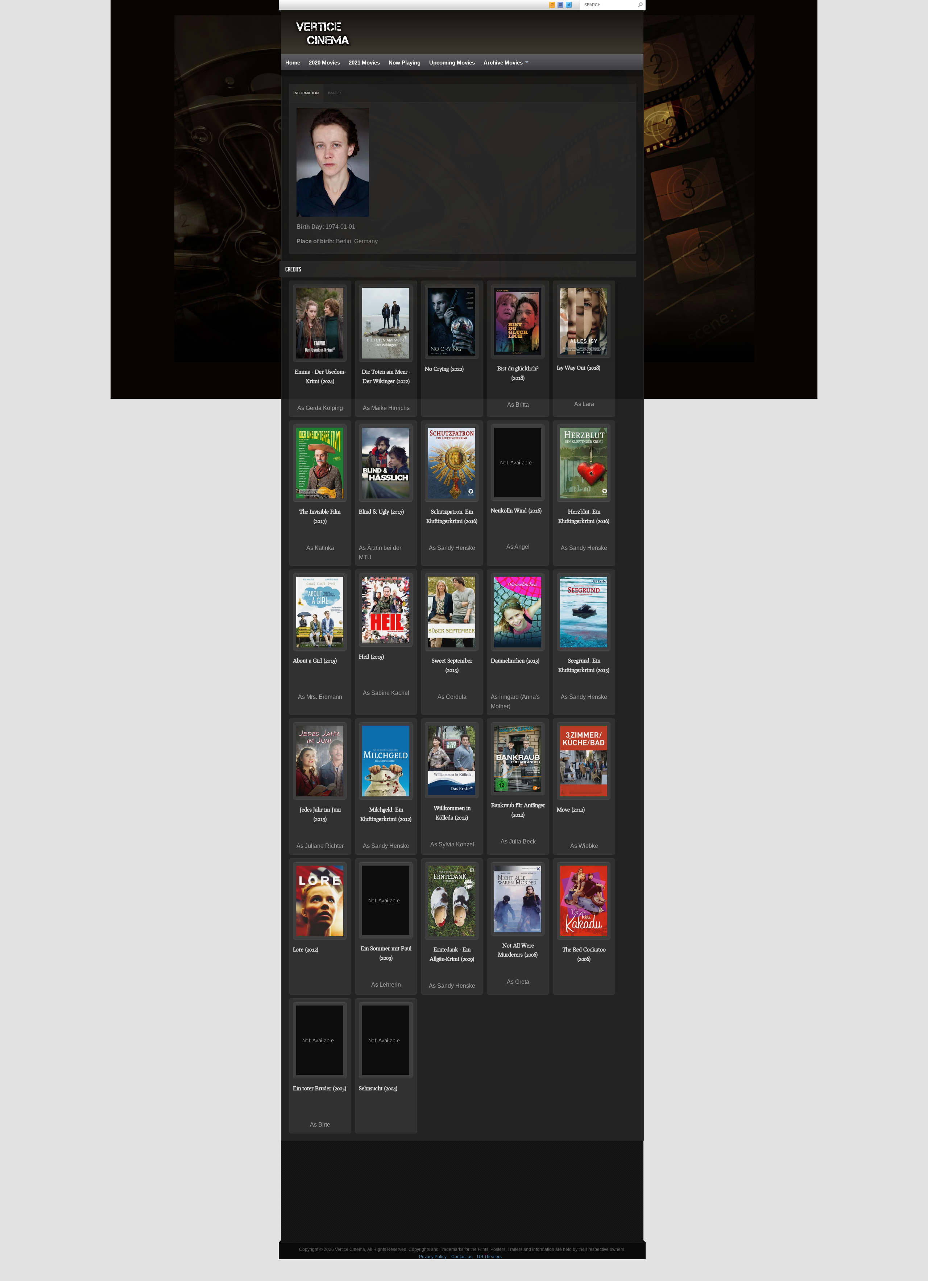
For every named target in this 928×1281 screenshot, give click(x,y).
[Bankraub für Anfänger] (518, 758)
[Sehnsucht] (386, 1040)
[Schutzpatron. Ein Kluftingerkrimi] (452, 463)
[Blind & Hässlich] (386, 463)
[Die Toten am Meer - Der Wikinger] (386, 323)
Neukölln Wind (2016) (516, 510)
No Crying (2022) (444, 368)
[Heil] (386, 610)
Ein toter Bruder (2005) (320, 1088)
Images (335, 93)
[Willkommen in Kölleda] (452, 760)
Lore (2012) (306, 949)
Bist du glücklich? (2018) (518, 373)
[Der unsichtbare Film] (320, 463)
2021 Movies (364, 62)
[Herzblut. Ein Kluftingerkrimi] (584, 463)
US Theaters (489, 1256)
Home (292, 62)
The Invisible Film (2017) (320, 516)
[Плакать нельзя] (452, 322)
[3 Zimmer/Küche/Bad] (584, 761)
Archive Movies (501, 62)
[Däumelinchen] (518, 612)
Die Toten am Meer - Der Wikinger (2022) (386, 376)
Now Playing (404, 62)
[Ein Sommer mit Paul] (386, 900)
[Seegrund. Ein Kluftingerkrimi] (584, 612)
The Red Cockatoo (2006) (584, 954)
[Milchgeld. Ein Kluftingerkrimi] (386, 761)
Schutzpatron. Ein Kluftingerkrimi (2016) (452, 516)
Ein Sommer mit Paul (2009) (386, 953)
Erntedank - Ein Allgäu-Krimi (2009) (452, 954)
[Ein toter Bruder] (320, 1040)
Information (306, 93)
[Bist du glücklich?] (518, 321)
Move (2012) (571, 809)
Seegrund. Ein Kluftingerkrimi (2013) (584, 665)
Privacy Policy (433, 1256)
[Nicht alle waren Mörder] (518, 899)
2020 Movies (324, 62)
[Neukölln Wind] (518, 462)
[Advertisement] (462, 1191)
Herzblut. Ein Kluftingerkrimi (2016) (584, 516)
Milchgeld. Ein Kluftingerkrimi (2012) (386, 814)
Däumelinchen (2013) (515, 660)
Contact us (461, 1256)
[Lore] (320, 901)
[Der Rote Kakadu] (584, 901)
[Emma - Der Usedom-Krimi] (320, 323)
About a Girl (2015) (315, 660)
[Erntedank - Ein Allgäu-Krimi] (452, 901)
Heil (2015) (371, 656)
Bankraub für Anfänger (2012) (518, 810)
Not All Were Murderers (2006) (518, 950)
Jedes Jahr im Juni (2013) (320, 814)
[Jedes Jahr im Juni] (320, 761)
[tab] (306, 93)
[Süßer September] (452, 612)
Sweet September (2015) (452, 665)
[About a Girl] (320, 612)
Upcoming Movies (452, 62)
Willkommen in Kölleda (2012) (452, 813)
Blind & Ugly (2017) (381, 511)
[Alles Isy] (584, 321)
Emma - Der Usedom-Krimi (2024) (320, 376)
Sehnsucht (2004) (378, 1088)
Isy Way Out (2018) (579, 367)
